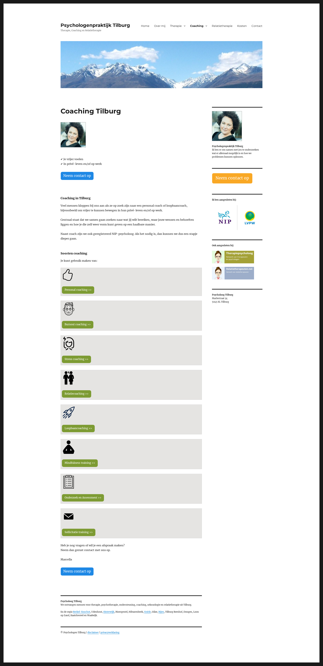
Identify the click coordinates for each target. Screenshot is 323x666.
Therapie (176, 26)
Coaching (196, 26)
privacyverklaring (110, 632)
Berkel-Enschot (81, 611)
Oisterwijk (108, 611)
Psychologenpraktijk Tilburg (95, 25)
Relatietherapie (222, 26)
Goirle (147, 611)
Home (145, 26)
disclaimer (93, 632)
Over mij (159, 26)
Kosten (242, 26)
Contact (257, 26)
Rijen (161, 611)
